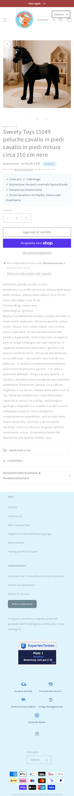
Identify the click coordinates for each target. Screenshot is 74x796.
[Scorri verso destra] (45, 119)
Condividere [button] (15, 460)
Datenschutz (16, 542)
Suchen (12, 507)
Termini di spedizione (21, 585)
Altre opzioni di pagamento (37, 252)
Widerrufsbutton (22, 604)
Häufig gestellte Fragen (23, 551)
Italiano (35, 759)
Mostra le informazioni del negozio (29, 273)
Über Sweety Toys (19, 525)
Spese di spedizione (23, 169)
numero (7, 210)
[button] (5, 19)
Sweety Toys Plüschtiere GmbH (30, 794)
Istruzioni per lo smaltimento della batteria (36, 576)
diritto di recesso (19, 594)
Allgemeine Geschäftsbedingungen (30, 534)
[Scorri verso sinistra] (28, 119)
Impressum (15, 516)
